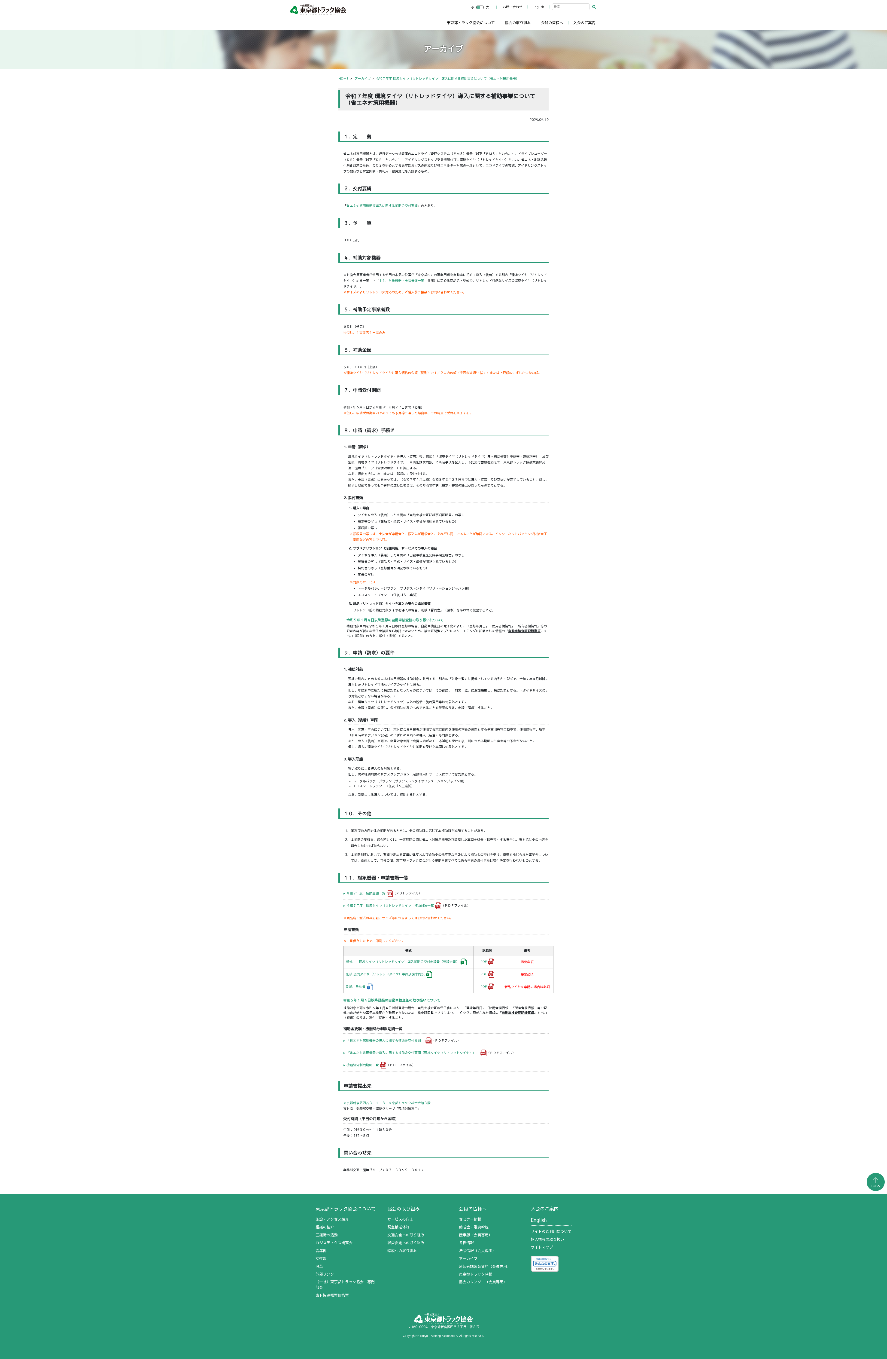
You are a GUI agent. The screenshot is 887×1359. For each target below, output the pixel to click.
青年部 (321, 1250)
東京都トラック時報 (475, 1274)
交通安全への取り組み (405, 1235)
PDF (483, 961)
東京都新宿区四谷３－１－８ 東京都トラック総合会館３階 (387, 1103)
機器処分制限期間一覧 (362, 1065)
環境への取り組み (402, 1250)
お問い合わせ (512, 7)
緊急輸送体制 (398, 1227)
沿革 (319, 1266)
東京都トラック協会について (471, 22)
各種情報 (466, 1243)
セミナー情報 (470, 1219)
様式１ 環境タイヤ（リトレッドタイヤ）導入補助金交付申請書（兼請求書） (402, 961)
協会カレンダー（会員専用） (483, 1282)
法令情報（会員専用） (477, 1250)
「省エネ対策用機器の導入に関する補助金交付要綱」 (385, 1040)
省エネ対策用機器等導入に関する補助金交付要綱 (382, 205)
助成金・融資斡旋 (474, 1227)
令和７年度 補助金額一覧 (365, 893)
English (538, 7)
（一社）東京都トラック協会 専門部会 (345, 1284)
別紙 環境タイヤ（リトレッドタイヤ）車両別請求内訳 (385, 974)
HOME (343, 78)
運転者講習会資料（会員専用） (485, 1266)
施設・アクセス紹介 (332, 1219)
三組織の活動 (327, 1235)
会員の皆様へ (552, 22)
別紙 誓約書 (355, 986)
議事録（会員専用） (475, 1235)
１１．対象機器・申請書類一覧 (401, 280)
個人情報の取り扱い (547, 1239)
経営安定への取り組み (405, 1243)
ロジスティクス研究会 (334, 1243)
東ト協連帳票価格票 (332, 1295)
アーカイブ (363, 78)
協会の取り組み (518, 22)
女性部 (321, 1258)
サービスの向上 (400, 1219)
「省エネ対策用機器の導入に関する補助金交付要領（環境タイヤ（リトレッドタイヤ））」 (412, 1052)
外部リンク (325, 1274)
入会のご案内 (584, 22)
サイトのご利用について (551, 1231)
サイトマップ (542, 1247)
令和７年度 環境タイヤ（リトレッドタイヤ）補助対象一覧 (390, 905)
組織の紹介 (325, 1227)
